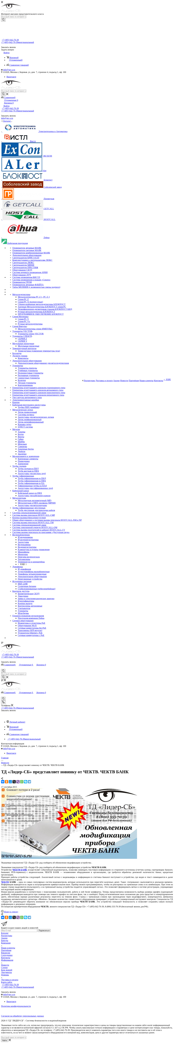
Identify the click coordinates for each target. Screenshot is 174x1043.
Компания (5, 943)
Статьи (4, 967)
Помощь (5, 975)
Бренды (4, 940)
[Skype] (25, 781)
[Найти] (3, 20)
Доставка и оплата (9, 980)
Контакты (5, 957)
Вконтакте (11, 77)
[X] (14, 781)
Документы (6, 972)
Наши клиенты (8, 948)
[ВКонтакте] (2, 781)
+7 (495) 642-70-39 (10, 40)
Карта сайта (6, 982)
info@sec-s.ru (9, 70)
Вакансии (5, 953)
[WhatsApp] (21, 781)
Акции (4, 938)
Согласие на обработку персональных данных (22, 1016)
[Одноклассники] (6, 781)
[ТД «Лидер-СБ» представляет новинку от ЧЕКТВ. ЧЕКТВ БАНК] (69, 858)
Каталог (5, 933)
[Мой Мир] (10, 781)
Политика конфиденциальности (16, 1006)
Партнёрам (6, 950)
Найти (4, 1040)
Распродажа (6, 935)
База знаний (6, 970)
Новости (5, 965)
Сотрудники (7, 955)
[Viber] (18, 781)
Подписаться (44, 931)
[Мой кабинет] (2, 668)
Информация (7, 960)
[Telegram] (29, 781)
